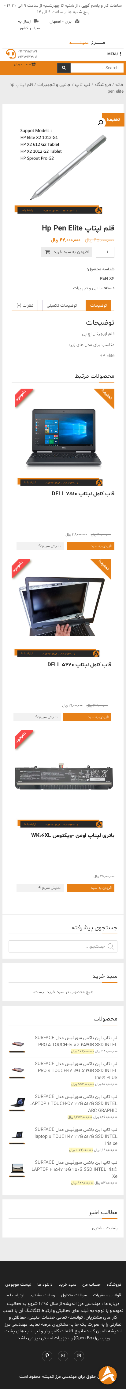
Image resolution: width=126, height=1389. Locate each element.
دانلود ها (45, 1284)
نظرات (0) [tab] (25, 305)
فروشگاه (102, 84)
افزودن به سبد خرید (71, 252)
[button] (100, 122)
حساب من (91, 1284)
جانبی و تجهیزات (54, 84)
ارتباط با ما (15, 1295)
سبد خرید (67, 1284)
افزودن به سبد (101, 546)
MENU (112, 54)
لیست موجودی (18, 1284)
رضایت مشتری (42, 1295)
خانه (119, 84)
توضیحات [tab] (98, 305)
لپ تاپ (82, 84)
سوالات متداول (74, 1295)
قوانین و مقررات (107, 1295)
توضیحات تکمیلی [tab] (62, 305)
